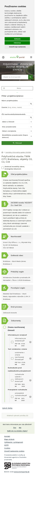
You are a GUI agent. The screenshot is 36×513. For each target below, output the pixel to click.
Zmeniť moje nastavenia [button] (17, 47)
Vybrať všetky (7, 408)
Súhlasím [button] (17, 39)
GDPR (6, 445)
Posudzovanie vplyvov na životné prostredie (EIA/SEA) (17, 67)
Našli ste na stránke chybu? (17, 431)
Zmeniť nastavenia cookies (14, 451)
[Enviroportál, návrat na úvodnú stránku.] (17, 57)
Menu (19, 88)
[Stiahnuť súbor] (30, 342)
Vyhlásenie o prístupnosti (13, 442)
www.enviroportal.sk (21, 472)
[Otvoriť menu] (31, 57)
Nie (20, 428)
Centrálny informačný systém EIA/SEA (18, 152)
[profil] (3, 57)
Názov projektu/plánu (10, 100)
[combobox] (17, 111)
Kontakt (7, 436)
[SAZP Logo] (17, 465)
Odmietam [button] (17, 43)
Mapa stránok (9, 439)
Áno (14, 428)
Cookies (7, 448)
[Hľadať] (30, 77)
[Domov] (2, 152)
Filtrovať (18, 143)
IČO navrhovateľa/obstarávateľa (13, 114)
